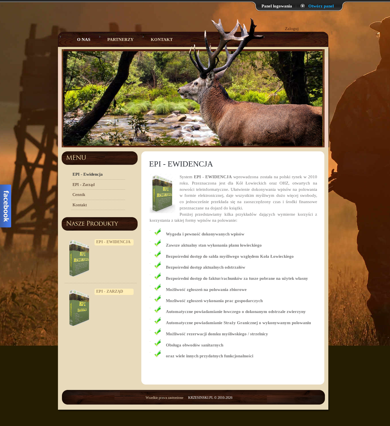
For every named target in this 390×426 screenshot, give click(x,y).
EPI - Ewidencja (88, 174)
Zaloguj (292, 28)
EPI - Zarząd (84, 184)
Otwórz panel (321, 6)
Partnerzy (120, 39)
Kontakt (162, 39)
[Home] (147, 105)
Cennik (79, 194)
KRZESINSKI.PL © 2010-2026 (210, 398)
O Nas (79, 39)
